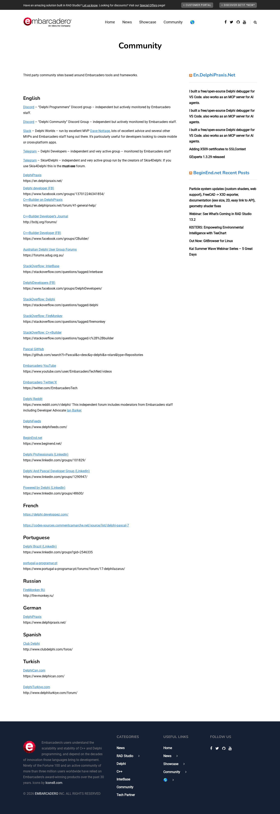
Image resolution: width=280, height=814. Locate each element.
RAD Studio (125, 756)
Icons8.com (54, 783)
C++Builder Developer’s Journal (45, 216)
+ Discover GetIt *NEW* (238, 5)
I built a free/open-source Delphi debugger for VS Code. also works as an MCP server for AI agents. (222, 97)
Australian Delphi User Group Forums (50, 249)
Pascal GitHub (33, 349)
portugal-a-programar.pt (40, 563)
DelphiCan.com (34, 670)
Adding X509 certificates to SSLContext (217, 149)
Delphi (121, 764)
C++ (119, 771)
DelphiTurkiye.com (36, 687)
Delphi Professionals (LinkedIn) (45, 454)
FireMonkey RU (34, 590)
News (127, 22)
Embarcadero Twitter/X (40, 382)
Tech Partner (126, 795)
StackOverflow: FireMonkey (43, 316)
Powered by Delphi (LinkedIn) (44, 488)
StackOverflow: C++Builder (42, 332)
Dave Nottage (100, 131)
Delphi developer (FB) (38, 188)
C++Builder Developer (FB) (42, 233)
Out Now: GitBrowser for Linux (211, 241)
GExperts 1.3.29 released (207, 157)
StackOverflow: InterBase (41, 266)
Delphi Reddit (32, 399)
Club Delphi (31, 644)
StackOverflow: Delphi (39, 299)
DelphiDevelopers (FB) (39, 283)
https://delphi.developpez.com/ (45, 514)
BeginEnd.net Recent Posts (221, 173)
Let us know (90, 5)
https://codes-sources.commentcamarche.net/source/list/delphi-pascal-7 (76, 525)
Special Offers (148, 5)
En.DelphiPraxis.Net (214, 75)
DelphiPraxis (32, 175)
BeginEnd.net (32, 438)
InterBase (123, 779)
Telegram (30, 151)
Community (173, 22)
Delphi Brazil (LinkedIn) (40, 546)
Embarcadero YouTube (39, 366)
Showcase (147, 22)
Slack (27, 131)
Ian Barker (74, 410)
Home (110, 22)
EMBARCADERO (46, 794)
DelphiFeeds (32, 421)
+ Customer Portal (197, 5)
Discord (28, 107)
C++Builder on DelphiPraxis (43, 200)
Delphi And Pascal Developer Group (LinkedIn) (56, 471)
